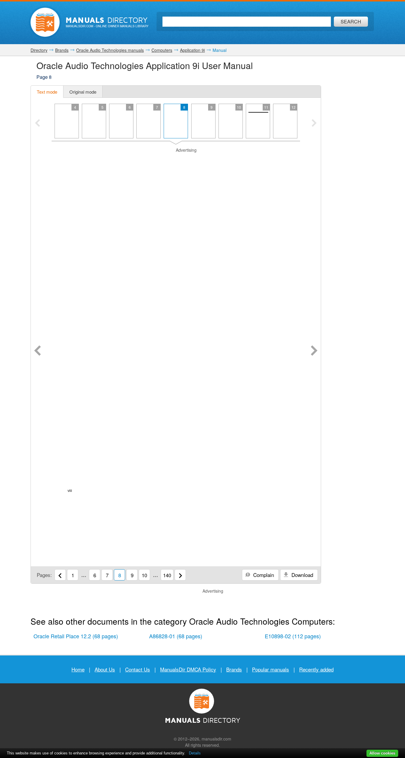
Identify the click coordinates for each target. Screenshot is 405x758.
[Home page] (45, 22)
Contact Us (137, 669)
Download (301, 574)
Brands (234, 669)
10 (144, 575)
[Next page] (314, 351)
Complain (263, 574)
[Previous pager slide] (37, 123)
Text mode (47, 92)
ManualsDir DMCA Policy (188, 669)
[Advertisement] (175, 160)
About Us (105, 669)
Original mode (82, 92)
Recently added (316, 669)
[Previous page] (37, 351)
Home (77, 669)
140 (167, 575)
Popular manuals (270, 669)
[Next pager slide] (314, 123)
